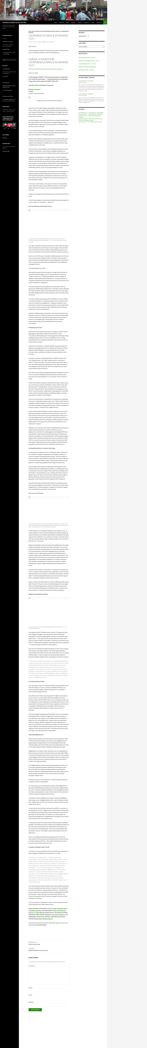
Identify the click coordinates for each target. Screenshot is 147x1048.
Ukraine (31, 32)
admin (40, 42)
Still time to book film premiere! (87, 57)
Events (67, 22)
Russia (57, 31)
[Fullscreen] (15, 128)
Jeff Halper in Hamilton (8, 41)
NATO (30, 31)
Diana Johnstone (35, 89)
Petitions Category (9, 99)
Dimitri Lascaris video (34, 943)
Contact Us (86, 22)
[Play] (5, 128)
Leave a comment (49, 42)
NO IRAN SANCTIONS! (8, 96)
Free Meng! (99, 22)
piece (38, 786)
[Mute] (14, 128)
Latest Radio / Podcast (87, 77)
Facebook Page (6, 49)
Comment (32, 966)
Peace (41, 31)
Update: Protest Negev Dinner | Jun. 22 (89, 60)
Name (31, 988)
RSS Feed (5, 138)
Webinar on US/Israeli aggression (87, 67)
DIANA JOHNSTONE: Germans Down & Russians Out (46, 69)
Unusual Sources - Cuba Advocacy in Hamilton (91, 112)
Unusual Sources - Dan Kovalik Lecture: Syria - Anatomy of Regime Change (91, 119)
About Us (61, 22)
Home (55, 22)
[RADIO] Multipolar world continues (38, 949)
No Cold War (35, 31)
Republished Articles (49, 31)
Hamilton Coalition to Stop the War (14, 22)
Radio (93, 22)
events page (6, 54)
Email (31, 995)
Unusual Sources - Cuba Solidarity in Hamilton (91, 114)
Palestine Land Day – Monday (86, 70)
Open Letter (9, 90)
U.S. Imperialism (64, 31)
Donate (79, 22)
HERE (6, 76)
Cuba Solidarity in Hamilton (86, 94)
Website (31, 1002)
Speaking (31, 157)
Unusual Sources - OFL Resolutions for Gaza (90, 121)
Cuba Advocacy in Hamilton (86, 81)
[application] (9, 126)
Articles (73, 22)
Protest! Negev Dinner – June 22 (87, 63)
